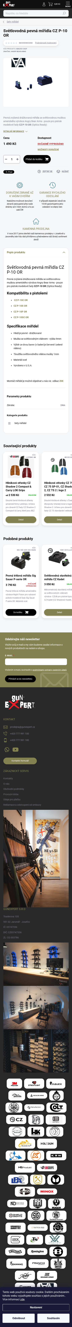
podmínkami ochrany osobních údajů (50, 670)
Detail (21, 520)
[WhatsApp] (6, 749)
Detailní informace (13, 131)
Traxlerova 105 (11, 916)
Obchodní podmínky (13, 789)
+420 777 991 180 (19, 740)
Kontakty (8, 778)
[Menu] (68, 4)
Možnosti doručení (48, 149)
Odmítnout (18, 1318)
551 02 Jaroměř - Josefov (16, 922)
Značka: (14, 51)
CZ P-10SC (19, 317)
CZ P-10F (18, 311)
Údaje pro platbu (11, 799)
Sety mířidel (20, 423)
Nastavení (36, 1307)
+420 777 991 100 (19, 733)
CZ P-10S (18, 305)
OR (25, 311)
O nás (6, 783)
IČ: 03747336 (10, 927)
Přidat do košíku (34, 159)
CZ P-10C (19, 300)
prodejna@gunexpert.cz (22, 727)
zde (22, 1299)
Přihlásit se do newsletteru (20, 679)
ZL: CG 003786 (11, 937)
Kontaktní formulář (20, 761)
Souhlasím (53, 1318)
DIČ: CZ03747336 (12, 932)
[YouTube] (15, 749)
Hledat (64, 13)
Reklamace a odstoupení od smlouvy (22, 804)
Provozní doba (10, 794)
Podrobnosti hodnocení (45, 43)
